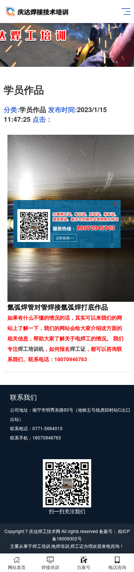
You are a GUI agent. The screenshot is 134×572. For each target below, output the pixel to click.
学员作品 (32, 109)
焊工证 (78, 348)
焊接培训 (50, 567)
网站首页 (17, 567)
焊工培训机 (31, 348)
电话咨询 (117, 567)
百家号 (83, 567)
